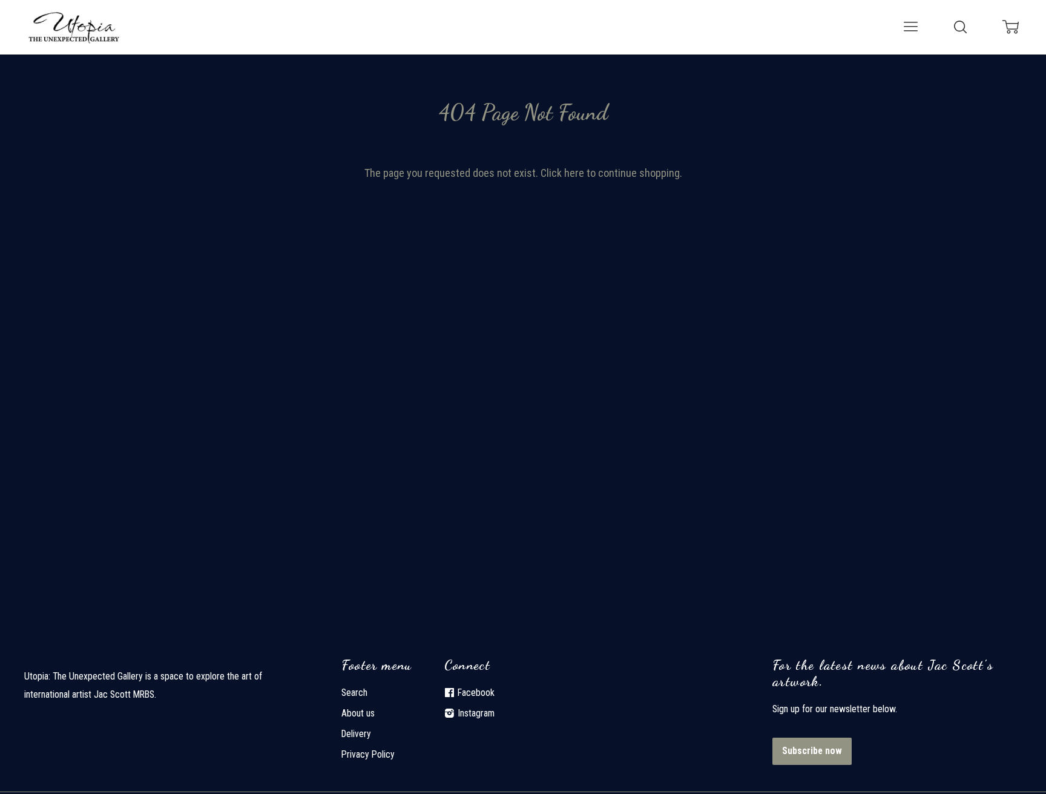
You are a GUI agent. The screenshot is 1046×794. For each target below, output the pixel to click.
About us (358, 713)
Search (354, 692)
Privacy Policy (368, 754)
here (574, 173)
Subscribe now (812, 750)
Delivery (356, 733)
